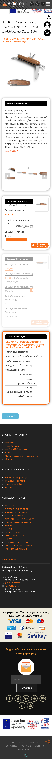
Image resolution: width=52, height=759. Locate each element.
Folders (8, 452)
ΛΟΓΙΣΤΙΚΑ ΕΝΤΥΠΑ (14, 515)
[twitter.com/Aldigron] (18, 698)
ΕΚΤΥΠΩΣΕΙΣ (11, 529)
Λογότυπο (9, 442)
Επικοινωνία (9, 559)
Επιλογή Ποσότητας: (15, 231)
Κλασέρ (8, 459)
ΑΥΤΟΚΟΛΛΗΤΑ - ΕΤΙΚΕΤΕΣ (17, 542)
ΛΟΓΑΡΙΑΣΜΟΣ (11, 746)
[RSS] (30, 705)
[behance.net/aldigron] (43, 698)
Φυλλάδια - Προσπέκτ (15, 480)
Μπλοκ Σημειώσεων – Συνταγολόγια (21, 456)
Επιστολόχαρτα (12, 446)
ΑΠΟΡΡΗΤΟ (39, 746)
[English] (43, 4)
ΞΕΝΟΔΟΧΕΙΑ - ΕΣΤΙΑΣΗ (16, 535)
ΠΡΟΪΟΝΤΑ (6, 39)
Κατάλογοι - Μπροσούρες (16, 477)
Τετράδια (9, 487)
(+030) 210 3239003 (13, 582)
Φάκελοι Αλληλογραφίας (16, 449)
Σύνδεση (47, 24)
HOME (12, 743)
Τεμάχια (8, 236)
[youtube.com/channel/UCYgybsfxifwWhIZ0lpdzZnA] (34, 698)
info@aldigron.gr (12, 586)
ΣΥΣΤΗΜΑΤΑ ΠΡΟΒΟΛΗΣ (16, 549)
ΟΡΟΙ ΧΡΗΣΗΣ (25, 746)
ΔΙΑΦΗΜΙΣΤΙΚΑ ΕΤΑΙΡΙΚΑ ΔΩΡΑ (24, 39)
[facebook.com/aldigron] (9, 698)
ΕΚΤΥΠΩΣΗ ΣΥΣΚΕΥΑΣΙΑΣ (16, 509)
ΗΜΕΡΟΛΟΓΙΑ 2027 (13, 532)
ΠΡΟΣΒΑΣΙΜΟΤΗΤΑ (24, 749)
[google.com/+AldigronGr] (26, 698)
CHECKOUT (21, 743)
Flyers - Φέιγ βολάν (13, 484)
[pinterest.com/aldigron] (22, 705)
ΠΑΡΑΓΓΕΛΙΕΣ (35, 743)
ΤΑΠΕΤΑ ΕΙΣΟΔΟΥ (13, 525)
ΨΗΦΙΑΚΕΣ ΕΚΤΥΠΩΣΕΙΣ (16, 512)
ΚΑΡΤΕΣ (8, 539)
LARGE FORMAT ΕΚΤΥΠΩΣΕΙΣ (18, 545)
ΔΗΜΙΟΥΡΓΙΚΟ (11, 505)
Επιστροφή (10, 416)
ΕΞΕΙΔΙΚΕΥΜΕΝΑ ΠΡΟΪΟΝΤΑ (18, 522)
